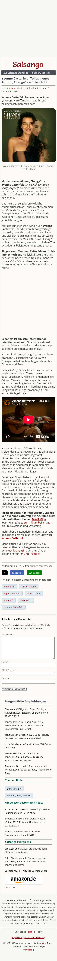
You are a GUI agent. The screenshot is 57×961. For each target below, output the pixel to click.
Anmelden (27, 949)
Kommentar (8, 634)
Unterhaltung (32, 553)
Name (5, 661)
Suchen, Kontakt (41, 72)
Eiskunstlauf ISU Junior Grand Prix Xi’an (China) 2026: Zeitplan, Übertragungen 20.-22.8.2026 (25, 822)
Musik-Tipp (39, 519)
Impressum (17, 937)
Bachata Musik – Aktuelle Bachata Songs (26, 870)
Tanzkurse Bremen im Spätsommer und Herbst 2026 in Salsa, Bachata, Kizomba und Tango (28, 770)
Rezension (25, 600)
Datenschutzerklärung (34, 937)
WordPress (47, 943)
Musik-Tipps (33, 593)
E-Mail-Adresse (9, 670)
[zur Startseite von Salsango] (28, 64)
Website (5, 678)
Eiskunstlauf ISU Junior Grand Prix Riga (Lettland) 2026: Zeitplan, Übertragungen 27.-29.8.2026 (26, 713)
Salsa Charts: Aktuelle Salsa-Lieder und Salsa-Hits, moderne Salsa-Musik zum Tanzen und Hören (25, 862)
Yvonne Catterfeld (13, 607)
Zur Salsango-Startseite (15, 72)
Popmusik (9, 586)
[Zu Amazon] (23, 883)
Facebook (31, 931)
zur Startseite (14, 788)
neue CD (8, 600)
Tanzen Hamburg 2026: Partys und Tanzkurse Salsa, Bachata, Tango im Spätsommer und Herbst (24, 757)
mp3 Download (12, 593)
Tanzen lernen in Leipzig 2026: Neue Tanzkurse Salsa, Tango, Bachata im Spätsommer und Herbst (24, 725)
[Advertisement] (28, 29)
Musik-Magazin (16, 550)
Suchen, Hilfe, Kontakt (19, 795)
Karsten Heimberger (17, 88)
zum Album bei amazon (38, 522)
